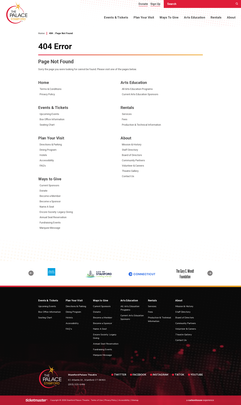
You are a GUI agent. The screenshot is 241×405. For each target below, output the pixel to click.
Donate (143, 4)
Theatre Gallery (130, 170)
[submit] (237, 4)
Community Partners (133, 160)
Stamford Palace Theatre (16, 12)
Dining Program (48, 149)
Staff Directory (130, 149)
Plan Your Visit (144, 17)
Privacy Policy (47, 94)
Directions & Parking (51, 144)
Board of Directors (132, 155)
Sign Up (155, 4)
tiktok (179, 374)
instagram (160, 374)
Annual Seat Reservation (53, 217)
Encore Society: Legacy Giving (56, 211)
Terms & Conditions (51, 89)
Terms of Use (97, 400)
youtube (197, 374)
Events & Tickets (116, 17)
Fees (124, 119)
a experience (200, 400)
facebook (139, 374)
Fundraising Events (50, 222)
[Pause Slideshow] (209, 265)
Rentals (216, 17)
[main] (120, 130)
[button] (31, 274)
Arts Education (194, 17)
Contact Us (128, 176)
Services (127, 114)
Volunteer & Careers (133, 165)
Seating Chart (47, 124)
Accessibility (47, 160)
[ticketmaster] (37, 400)
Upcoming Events (49, 114)
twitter (120, 374)
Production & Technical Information (141, 124)
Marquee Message (50, 227)
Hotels (43, 155)
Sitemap (134, 400)
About (231, 17)
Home (41, 33)
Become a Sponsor (50, 201)
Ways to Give (169, 17)
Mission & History (131, 144)
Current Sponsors (49, 185)
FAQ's (43, 165)
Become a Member (50, 196)
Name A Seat (47, 206)
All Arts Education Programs (137, 89)
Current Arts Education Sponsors (140, 94)
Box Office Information (52, 119)
